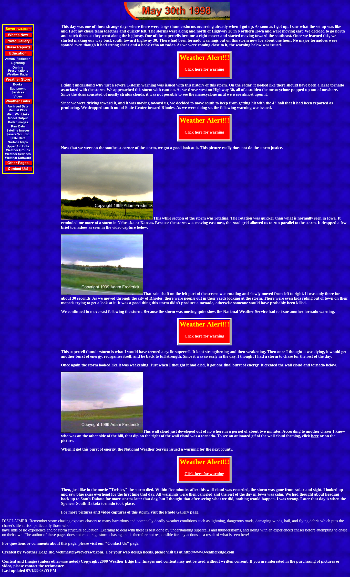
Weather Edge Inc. (39, 552)
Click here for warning (204, 69)
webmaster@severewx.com (79, 552)
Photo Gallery (176, 512)
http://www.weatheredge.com (208, 552)
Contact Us (117, 543)
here (315, 436)
